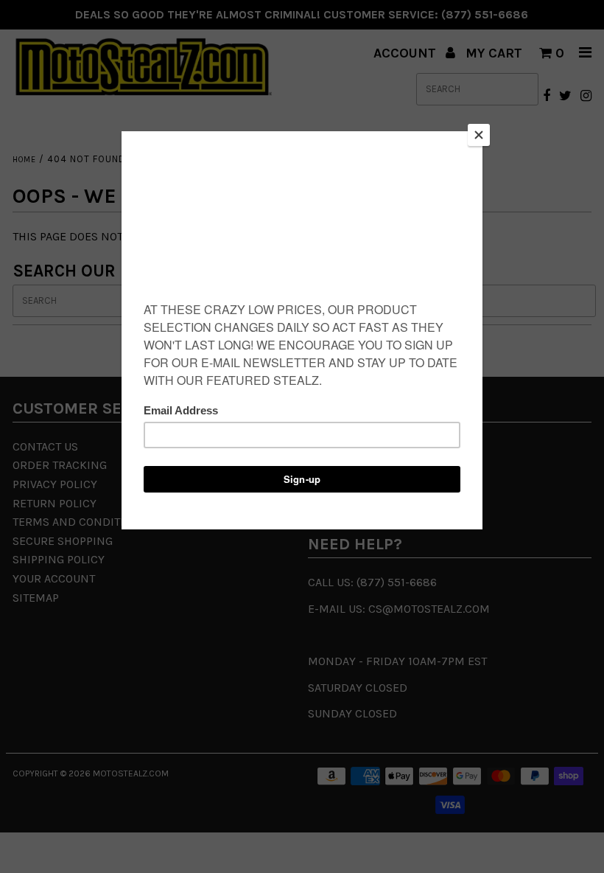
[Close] (479, 135)
